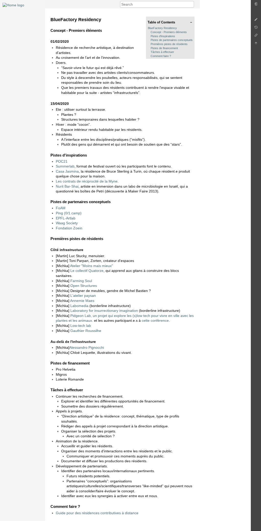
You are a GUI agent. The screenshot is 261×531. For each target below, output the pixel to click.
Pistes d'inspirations (163, 36)
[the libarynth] (13, 5)
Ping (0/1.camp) (69, 213)
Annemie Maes (82, 301)
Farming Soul (81, 281)
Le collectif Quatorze (86, 271)
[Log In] (256, 5)
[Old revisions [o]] (256, 29)
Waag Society (67, 223)
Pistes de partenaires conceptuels (172, 39)
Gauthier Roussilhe (85, 331)
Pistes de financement (164, 48)
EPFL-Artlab (65, 218)
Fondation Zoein (69, 228)
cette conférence (155, 320)
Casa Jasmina (67, 171)
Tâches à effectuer (162, 51)
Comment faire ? (161, 56)
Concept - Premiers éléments (169, 32)
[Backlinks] (256, 36)
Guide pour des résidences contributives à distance (97, 513)
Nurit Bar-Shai (67, 186)
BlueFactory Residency (162, 28)
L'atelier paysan (83, 296)
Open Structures (83, 286)
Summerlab (65, 166)
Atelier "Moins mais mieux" (91, 266)
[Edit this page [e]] (256, 21)
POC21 (62, 161)
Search (191, 4)
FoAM (61, 208)
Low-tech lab (80, 326)
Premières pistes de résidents (169, 44)
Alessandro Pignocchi (86, 347)
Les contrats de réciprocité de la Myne (87, 181)
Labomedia (79, 306)
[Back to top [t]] (256, 44)
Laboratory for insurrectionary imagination (104, 311)
